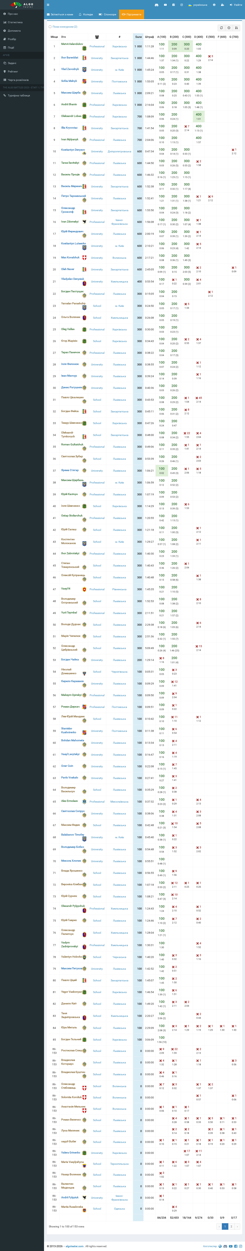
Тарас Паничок (70, 352)
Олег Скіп (67, 765)
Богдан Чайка (70, 659)
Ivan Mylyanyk (69, 139)
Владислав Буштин (73, 1072)
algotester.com (74, 1246)
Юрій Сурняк (69, 895)
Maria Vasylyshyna (72, 1161)
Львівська (119, 93)
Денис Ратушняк (71, 387)
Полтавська (119, 81)
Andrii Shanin (69, 104)
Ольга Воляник (70, 316)
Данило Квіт (69, 1003)
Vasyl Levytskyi (70, 754)
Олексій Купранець (73, 575)
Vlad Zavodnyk (70, 69)
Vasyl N (65, 588)
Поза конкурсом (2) (65, 26)
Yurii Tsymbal (69, 612)
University (97, 58)
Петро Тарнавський (73, 195)
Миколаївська (119, 801)
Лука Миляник (70, 1130)
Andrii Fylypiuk (69, 1197)
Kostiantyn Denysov (73, 149)
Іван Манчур (69, 375)
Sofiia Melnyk (69, 80)
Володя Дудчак (71, 624)
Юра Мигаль (69, 1027)
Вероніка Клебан (71, 884)
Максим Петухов (71, 968)
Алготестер (210, 1246)
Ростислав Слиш (71, 1050)
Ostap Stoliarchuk (71, 515)
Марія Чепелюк (71, 635)
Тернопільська (119, 1163)
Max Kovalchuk (70, 257)
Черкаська (119, 957)
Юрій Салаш (68, 529)
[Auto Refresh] (229, 28)
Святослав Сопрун (73, 811)
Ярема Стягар (70, 470)
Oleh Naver (67, 269)
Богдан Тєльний (71, 1039)
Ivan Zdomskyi (69, 221)
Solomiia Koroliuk (71, 1097)
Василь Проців (70, 174)
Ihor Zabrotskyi (70, 553)
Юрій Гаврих (69, 920)
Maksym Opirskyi (71, 694)
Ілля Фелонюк (70, 363)
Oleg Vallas (67, 329)
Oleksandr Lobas (71, 115)
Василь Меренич (71, 186)
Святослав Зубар (72, 456)
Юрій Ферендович (72, 231)
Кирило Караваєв (72, 681)
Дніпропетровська (119, 151)
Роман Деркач (70, 706)
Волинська (119, 257)
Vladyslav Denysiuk (72, 278)
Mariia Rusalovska (72, 1206)
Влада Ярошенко (71, 870)
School (97, 305)
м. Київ (119, 69)
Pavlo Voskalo (69, 777)
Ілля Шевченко (70, 505)
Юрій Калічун (69, 494)
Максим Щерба (71, 92)
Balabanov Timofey (72, 834)
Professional (97, 46)
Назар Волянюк (71, 1174)
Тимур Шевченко (71, 422)
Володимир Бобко (72, 846)
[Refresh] (221, 28)
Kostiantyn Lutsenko (73, 243)
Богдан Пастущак (72, 291)
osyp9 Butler (68, 1141)
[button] (48, 5)
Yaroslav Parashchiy (73, 303)
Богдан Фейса (70, 411)
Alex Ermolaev (69, 800)
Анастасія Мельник (73, 1106)
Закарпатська (119, 58)
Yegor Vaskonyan (71, 991)
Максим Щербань (72, 480)
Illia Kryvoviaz (69, 127)
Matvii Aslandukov (72, 43)
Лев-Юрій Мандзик (73, 716)
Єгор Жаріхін (69, 340)
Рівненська (119, 589)
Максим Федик (70, 824)
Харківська (119, 46)
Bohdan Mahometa (72, 740)
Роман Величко (71, 1119)
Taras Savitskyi (70, 162)
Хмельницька (119, 281)
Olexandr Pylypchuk (73, 905)
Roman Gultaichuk (72, 444)
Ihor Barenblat (69, 57)
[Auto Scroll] (236, 28)
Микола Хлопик (71, 860)
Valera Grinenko (70, 1152)
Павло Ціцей (69, 980)
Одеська (119, 1208)
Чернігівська (119, 671)
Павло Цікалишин (72, 397)
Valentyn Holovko (71, 956)
